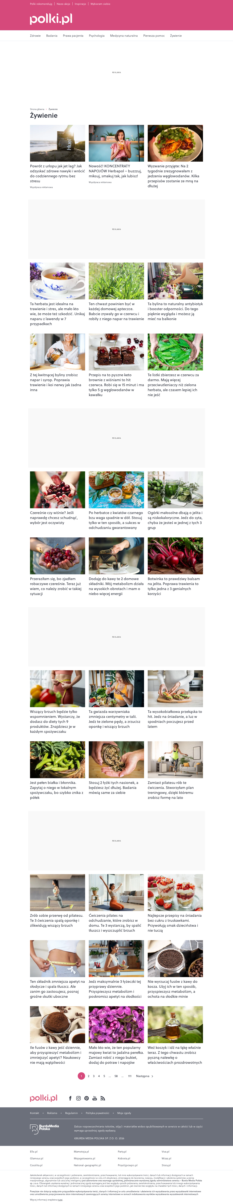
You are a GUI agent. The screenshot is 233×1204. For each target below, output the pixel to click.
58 (116, 1076)
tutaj (60, 1199)
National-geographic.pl (87, 1165)
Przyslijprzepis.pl (128, 1165)
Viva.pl (165, 1151)
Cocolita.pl (36, 1165)
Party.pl (122, 1151)
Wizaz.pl (166, 1158)
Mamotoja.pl (81, 1151)
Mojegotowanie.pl (84, 1158)
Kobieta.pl (124, 1158)
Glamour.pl (36, 1158)
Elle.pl (34, 1151)
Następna (142, 1076)
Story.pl (166, 1165)
